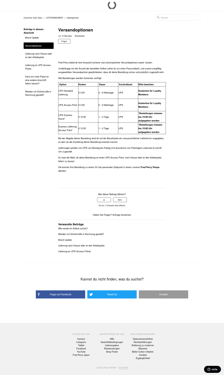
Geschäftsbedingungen (112, 342)
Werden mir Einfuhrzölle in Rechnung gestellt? (38, 93)
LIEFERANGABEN (54, 17)
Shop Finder (112, 351)
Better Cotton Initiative (142, 351)
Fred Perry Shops (150, 167)
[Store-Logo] (112, 5)
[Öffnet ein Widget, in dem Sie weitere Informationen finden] (212, 369)
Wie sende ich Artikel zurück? (73, 228)
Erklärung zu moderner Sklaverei (143, 347)
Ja (104, 199)
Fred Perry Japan (81, 354)
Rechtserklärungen (143, 342)
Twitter (81, 345)
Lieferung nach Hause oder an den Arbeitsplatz (38, 55)
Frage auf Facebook (60, 294)
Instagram (81, 342)
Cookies (143, 354)
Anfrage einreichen (121, 214)
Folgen (64, 41)
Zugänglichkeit (143, 358)
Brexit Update (32, 37)
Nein (120, 199)
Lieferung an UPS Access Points (38, 66)
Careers (81, 338)
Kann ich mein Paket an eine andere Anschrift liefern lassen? (37, 80)
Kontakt (163, 294)
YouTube (81, 351)
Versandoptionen (33, 45)
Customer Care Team (33, 17)
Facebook (81, 348)
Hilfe (112, 338)
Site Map (123, 367)
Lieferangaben (112, 345)
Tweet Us (112, 294)
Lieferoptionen (72, 17)
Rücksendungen (112, 348)
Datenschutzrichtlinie (143, 338)
